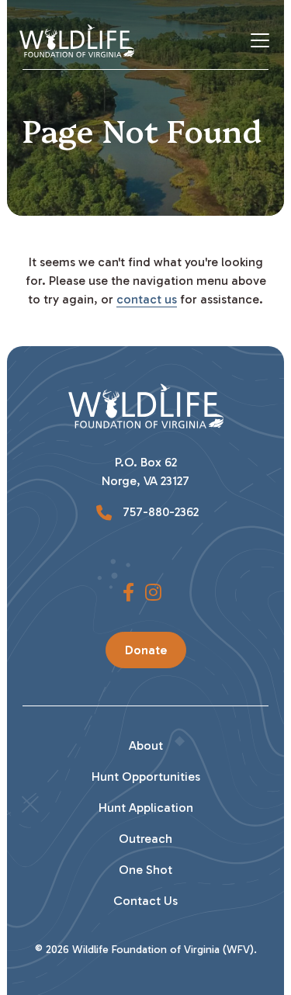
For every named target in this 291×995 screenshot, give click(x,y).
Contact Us (145, 900)
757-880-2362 (159, 511)
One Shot (145, 869)
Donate (146, 650)
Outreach (145, 838)
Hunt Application (146, 807)
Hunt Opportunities (146, 776)
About (146, 745)
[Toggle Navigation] (266, 40)
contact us (146, 299)
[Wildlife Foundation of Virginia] (77, 41)
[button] (128, 593)
